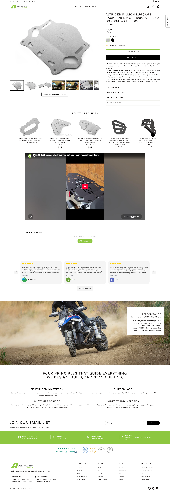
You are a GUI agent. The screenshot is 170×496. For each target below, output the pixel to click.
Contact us (26, 1)
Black (113, 40)
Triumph (121, 476)
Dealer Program (82, 476)
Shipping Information (147, 468)
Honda (121, 468)
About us (18, 1)
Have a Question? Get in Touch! (54, 94)
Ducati (100, 473)
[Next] (96, 46)
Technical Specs (115, 93)
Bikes (76, 6)
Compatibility (114, 103)
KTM (120, 473)
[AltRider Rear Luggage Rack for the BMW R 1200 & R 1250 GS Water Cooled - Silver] (59, 147)
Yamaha (121, 479)
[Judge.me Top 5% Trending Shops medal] (110, 450)
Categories (89, 6)
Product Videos (115, 98)
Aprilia (100, 468)
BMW (99, 470)
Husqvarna (122, 470)
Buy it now (132, 58)
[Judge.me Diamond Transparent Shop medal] (85, 450)
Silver (108, 40)
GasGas (100, 476)
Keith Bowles (32, 280)
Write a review (85, 241)
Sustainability (81, 479)
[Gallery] (54, 52)
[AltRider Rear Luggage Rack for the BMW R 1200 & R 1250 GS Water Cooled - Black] (61, 147)
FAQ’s (33, 1)
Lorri (117, 280)
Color (112, 36)
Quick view (30, 134)
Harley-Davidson (103, 479)
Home (12, 1)
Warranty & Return (146, 470)
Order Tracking (145, 476)
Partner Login (145, 479)
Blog (78, 473)
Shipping (108, 32)
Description (113, 87)
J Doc (73, 280)
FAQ (142, 473)
